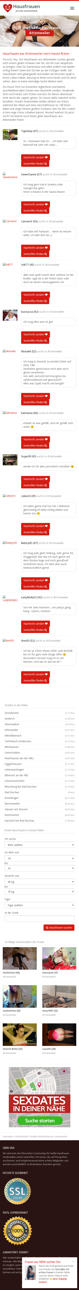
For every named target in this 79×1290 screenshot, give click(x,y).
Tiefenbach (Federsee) (39, 741)
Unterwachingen (39, 769)
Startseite (8, 1136)
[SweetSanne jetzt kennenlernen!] (10, 177)
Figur (7, 899)
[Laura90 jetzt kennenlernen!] (59, 1034)
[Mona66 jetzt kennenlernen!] (10, 354)
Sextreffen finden (34, 163)
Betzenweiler (39, 803)
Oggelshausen (39, 764)
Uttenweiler (39, 730)
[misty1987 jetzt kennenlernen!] (59, 996)
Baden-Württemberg (42, 1136)
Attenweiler (56, 131)
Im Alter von (12, 852)
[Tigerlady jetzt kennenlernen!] (10, 134)
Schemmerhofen (39, 781)
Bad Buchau (39, 792)
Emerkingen (39, 798)
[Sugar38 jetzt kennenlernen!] (10, 459)
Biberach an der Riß (39, 775)
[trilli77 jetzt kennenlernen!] (10, 268)
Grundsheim (39, 713)
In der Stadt (11, 912)
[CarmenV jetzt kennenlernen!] (10, 224)
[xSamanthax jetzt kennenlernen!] (20, 996)
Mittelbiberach (39, 735)
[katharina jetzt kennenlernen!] (10, 416)
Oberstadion (39, 724)
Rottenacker (39, 815)
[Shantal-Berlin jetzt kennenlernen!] (20, 1034)
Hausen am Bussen (39, 809)
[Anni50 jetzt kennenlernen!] (10, 644)
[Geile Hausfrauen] (21, 8)
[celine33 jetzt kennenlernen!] (10, 499)
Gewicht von (12, 875)
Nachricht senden (34, 157)
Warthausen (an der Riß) (39, 758)
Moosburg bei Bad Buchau (39, 786)
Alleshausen (39, 747)
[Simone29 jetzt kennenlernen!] (59, 958)
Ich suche (10, 839)
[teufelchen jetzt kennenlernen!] (20, 958)
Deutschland (21, 1136)
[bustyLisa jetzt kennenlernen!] (10, 315)
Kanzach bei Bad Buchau (39, 820)
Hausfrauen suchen (60, 927)
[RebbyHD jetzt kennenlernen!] (10, 546)
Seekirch (39, 718)
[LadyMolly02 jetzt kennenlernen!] (10, 600)
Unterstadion (39, 752)
